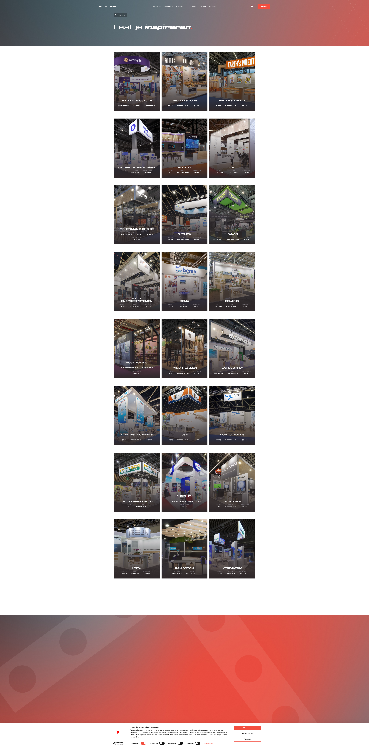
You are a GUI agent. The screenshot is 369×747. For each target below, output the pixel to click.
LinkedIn (105, 683)
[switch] (162, 743)
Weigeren (247, 739)
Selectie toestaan (247, 733)
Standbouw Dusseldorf (133, 683)
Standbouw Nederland (167, 680)
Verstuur (351, 682)
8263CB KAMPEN (19, 683)
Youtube (105, 689)
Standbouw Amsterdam (134, 689)
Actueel (202, 6)
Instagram (105, 680)
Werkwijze (168, 6)
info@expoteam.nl (86, 683)
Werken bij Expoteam (65, 683)
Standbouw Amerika (166, 683)
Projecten (180, 6)
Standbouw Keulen (132, 686)
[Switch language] (252, 6)
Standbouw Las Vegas (133, 680)
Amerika (212, 6)
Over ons (191, 6)
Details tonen (208, 743)
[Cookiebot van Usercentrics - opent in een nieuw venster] (117, 743)
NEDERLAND (17, 686)
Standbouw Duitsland (167, 686)
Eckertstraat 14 (18, 680)
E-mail (317, 681)
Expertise (157, 6)
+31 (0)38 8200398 (85, 680)
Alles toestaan (247, 728)
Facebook (105, 686)
